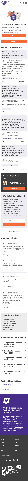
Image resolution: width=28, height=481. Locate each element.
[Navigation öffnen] (26, 3)
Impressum (4, 448)
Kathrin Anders (20, 60)
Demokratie (5, 165)
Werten (10, 430)
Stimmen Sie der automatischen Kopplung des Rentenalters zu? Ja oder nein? (13, 55)
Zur (6, 384)
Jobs (16, 442)
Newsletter (18, 439)
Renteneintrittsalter (7, 78)
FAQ (16, 450)
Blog (2, 439)
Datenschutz (18, 448)
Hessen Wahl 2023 (18, 138)
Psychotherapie (6, 109)
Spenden (3, 442)
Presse (3, 445)
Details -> (23, 141)
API (2, 450)
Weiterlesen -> (22, 81)
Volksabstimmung (7, 138)
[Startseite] (5, 3)
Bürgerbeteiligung (13, 165)
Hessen (16, 78)
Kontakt (17, 445)
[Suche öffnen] (21, 3)
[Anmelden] (23, 3)
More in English (5, 455)
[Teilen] (3, 81)
